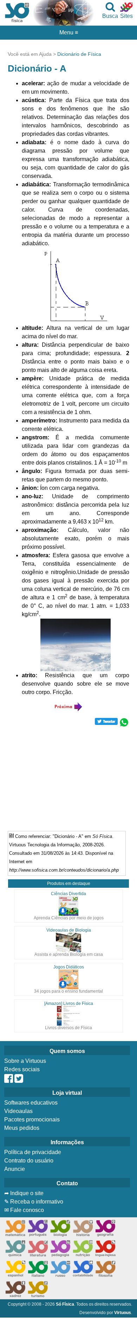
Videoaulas (18, 1111)
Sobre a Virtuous (25, 1061)
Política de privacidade (32, 1152)
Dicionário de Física (79, 54)
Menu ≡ (68, 33)
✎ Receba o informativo (33, 1202)
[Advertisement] (68, 776)
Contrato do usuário (28, 1161)
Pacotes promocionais (32, 1119)
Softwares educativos (31, 1103)
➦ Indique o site (24, 1193)
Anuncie (14, 1169)
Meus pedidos (21, 1128)
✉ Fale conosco (24, 1210)
